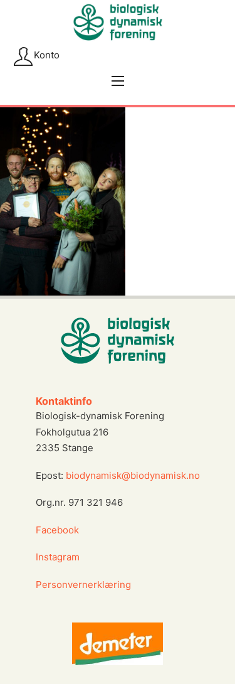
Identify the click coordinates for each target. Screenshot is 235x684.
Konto (47, 55)
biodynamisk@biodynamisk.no (133, 475)
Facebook (57, 530)
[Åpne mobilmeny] (118, 81)
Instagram (59, 557)
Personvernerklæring (83, 584)
